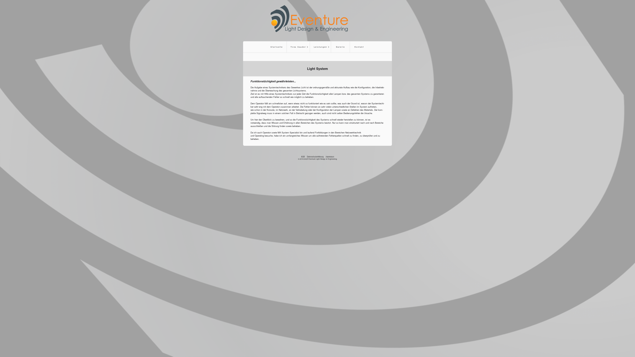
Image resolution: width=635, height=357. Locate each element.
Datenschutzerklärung (315, 156)
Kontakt (359, 46)
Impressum (330, 156)
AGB (303, 156)
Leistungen (320, 46)
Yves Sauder (298, 46)
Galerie (340, 46)
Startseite (277, 46)
